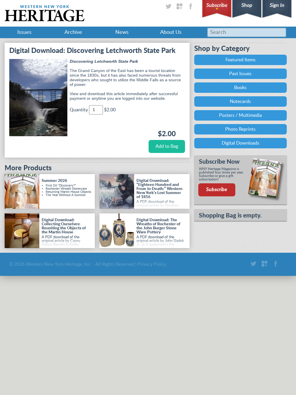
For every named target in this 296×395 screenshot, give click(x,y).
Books (240, 87)
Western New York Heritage (44, 13)
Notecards (240, 101)
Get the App (179, 6)
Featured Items (240, 60)
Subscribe (216, 5)
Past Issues (240, 73)
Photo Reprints (240, 129)
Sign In (277, 5)
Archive (73, 32)
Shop (246, 5)
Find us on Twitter (168, 6)
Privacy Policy (152, 264)
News (122, 32)
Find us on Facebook (190, 6)
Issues (24, 32)
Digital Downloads (240, 143)
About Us (171, 32)
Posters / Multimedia (240, 115)
